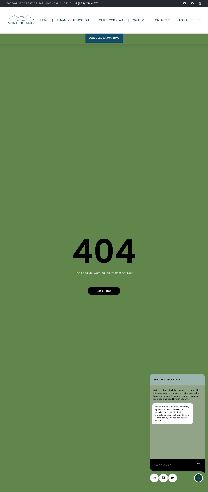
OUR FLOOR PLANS (111, 20)
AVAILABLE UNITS (190, 20)
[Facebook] (192, 3)
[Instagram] (200, 3)
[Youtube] (184, 3)
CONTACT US (161, 20)
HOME (44, 20)
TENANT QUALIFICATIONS (74, 20)
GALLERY (139, 20)
